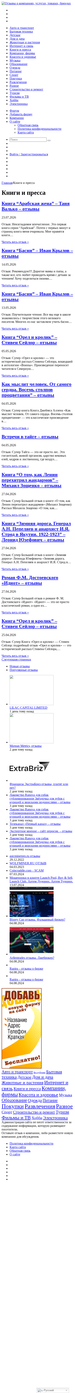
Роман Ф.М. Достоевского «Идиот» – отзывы (30, 580)
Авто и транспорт (22, 28)
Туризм (15, 93)
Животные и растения (25, 42)
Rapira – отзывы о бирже (26, 968)
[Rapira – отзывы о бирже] (10, 965)
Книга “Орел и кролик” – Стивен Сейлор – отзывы (29, 339)
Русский (48, 1390)
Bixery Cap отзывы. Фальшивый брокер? (37, 919)
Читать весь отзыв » (15, 242)
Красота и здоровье (23, 56)
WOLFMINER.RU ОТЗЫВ (28, 863)
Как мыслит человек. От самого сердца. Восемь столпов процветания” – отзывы (36, 390)
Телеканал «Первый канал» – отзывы (35, 824)
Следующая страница (16, 659)
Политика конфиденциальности (39, 128)
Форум (14, 110)
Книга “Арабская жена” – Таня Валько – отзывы (36, 206)
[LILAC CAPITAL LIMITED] (32, 704)
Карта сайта (26, 132)
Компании (17, 118)
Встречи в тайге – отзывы (30, 436)
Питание (16, 71)
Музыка (15, 60)
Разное (14, 85)
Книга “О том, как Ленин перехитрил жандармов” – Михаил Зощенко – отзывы (31, 480)
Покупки (16, 78)
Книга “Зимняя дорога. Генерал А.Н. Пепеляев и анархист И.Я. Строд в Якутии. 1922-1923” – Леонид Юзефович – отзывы (36, 531)
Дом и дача (17, 38)
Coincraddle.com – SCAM (27, 870)
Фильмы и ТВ (19, 96)
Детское (15, 35)
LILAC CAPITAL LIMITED (28, 707)
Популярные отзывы (24, 670)
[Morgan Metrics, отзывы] (32, 742)
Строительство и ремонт (26, 89)
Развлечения (18, 82)
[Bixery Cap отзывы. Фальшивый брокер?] (32, 916)
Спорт (14, 75)
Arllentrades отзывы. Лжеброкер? (32, 957)
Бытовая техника (21, 31)
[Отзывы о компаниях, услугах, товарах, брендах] (36, 3)
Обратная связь (28, 125)
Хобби (14, 100)
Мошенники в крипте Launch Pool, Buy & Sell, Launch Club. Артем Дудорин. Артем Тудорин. (41, 879)
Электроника (19, 104)
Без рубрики (39, 1072)
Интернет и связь (21, 46)
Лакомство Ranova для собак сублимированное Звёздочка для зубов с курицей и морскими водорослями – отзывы (40, 798)
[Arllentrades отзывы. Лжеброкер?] (32, 954)
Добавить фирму (21, 114)
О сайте (15, 121)
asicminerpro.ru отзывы (25, 856)
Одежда (15, 67)
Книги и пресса (20, 49)
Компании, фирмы (22, 53)
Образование (18, 64)
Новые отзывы (20, 666)
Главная (7, 183)
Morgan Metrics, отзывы (26, 746)
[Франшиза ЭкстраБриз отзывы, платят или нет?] (30, 780)
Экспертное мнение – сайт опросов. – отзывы (41, 831)
